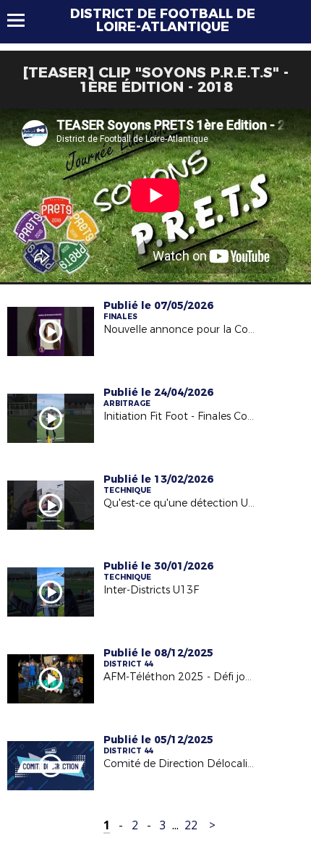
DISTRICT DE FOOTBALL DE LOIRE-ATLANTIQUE (162, 20)
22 (190, 825)
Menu (22, 20)
